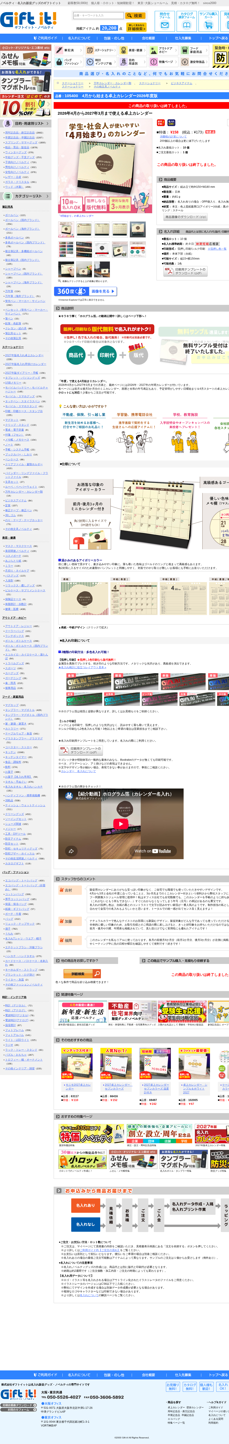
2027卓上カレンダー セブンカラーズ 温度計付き (156, 1088)
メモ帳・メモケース (17, 439)
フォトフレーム (14, 1030)
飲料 (8, 767)
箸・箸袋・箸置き (16, 723)
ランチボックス (14, 636)
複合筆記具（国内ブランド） (22, 260)
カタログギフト (14, 863)
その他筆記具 (13, 338)
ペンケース (12, 459)
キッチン (10, 752)
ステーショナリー (13, 347)
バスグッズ (12, 575)
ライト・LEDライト (17, 1040)
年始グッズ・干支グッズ (20, 157)
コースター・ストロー (18, 747)
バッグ (9, 918)
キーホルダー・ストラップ (21, 969)
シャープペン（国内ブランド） (24, 273)
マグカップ (12, 705)
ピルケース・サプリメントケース (25, 590)
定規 (8, 505)
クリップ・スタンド (17, 424)
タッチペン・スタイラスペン (22, 401)
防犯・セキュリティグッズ (21, 848)
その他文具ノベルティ (18, 529)
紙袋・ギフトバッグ (17, 909)
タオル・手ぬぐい (16, 781)
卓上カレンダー (176, 1407)
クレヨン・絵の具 (16, 328)
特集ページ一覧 (176, 1422)
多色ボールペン (14, 237)
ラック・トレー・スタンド (21, 1049)
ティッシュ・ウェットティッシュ (25, 805)
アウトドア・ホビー (14, 617)
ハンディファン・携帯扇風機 (22, 795)
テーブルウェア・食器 (18, 733)
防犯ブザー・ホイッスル (20, 853)
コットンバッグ (14, 894)
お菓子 (9, 771)
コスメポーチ (13, 555)
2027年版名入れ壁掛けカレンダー (25, 364)
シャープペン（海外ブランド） (24, 282)
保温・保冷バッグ (16, 904)
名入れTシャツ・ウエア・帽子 (23, 938)
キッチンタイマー (16, 757)
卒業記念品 (174, 1415)
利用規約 (213, 1422)
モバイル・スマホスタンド (21, 406)
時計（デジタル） (16, 1005)
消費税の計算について (173, 136)
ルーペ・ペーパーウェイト (21, 486)
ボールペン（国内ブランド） (22, 220)
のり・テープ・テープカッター (24, 520)
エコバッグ (174, 1419)
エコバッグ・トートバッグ (21, 880)
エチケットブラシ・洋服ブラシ (24, 947)
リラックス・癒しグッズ (20, 585)
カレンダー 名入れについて (78, 771)
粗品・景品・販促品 (17, 147)
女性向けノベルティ (17, 172)
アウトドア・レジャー (18, 626)
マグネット (12, 420)
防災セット (12, 843)
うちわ (9, 933)
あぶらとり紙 (13, 560)
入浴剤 (9, 580)
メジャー (10, 828)
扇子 (8, 928)
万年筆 (9, 291)
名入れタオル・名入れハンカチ (24, 786)
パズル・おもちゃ (16, 1054)
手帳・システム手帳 (17, 449)
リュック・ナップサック (20, 923)
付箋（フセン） (14, 434)
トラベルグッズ (14, 663)
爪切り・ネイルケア (17, 570)
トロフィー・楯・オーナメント (24, 1059)
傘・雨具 (10, 683)
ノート (9, 444)
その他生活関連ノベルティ (21, 858)
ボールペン (12, 215)
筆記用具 (7, 206)
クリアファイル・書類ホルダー (24, 464)
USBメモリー (13, 382)
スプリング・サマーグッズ (21, 142)
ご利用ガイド (215, 1407)
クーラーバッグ (14, 631)
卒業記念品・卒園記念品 (20, 137)
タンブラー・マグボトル (20, 710)
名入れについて (89, 1295)
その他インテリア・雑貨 (20, 1068)
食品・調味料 (13, 762)
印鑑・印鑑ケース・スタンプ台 (24, 411)
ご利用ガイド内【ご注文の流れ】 (100, 1250)
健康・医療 (12, 609)
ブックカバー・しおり (18, 454)
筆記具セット (13, 333)
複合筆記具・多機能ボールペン (24, 251)
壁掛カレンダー (195, 1407)
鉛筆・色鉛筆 (13, 323)
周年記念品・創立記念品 (20, 132)
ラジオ (9, 1044)
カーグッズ (12, 673)
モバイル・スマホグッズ (20, 396)
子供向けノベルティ (17, 162)
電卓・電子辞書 (14, 429)
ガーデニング (13, 678)
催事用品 (10, 688)
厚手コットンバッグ (17, 899)
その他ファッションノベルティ (24, 984)
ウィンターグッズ (16, 152)
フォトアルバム (14, 1035)
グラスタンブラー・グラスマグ (24, 738)
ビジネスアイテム (16, 500)
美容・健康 (9, 537)
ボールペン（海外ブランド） (22, 228)
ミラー (9, 565)
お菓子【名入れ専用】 (18, 776)
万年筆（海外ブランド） (20, 296)
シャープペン (13, 268)
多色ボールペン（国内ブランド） (25, 242)
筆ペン (9, 318)
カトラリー (12, 728)
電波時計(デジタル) (16, 1015)
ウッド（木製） (14, 186)
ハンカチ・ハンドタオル (20, 956)
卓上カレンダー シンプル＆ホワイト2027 (195, 1088)
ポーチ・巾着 (13, 913)
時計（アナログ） (16, 1010)
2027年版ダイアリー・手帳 (21, 372)
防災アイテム (13, 838)
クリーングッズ (14, 814)
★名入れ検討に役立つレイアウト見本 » (82, 667)
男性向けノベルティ (17, 167)
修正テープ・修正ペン (18, 510)
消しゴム (10, 515)
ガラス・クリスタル (17, 182)
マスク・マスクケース (18, 546)
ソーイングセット (16, 819)
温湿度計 (10, 1025)
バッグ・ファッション (15, 872)
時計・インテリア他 (14, 997)
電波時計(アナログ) (16, 1020)
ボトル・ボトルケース (18, 640)
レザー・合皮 (13, 177)
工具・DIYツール (15, 833)
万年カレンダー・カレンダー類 (24, 491)
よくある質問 (215, 1419)
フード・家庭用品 (13, 696)
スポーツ (10, 668)
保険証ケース (13, 599)
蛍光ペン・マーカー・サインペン (25, 301)
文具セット (12, 481)
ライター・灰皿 (14, 979)
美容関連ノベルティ (17, 551)
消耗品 (9, 800)
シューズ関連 (13, 824)
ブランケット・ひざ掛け (20, 974)
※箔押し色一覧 (217, 248)
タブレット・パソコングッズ (22, 377)
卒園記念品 (188, 1415)
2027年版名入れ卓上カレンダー (24, 355)
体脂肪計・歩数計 (16, 604)
